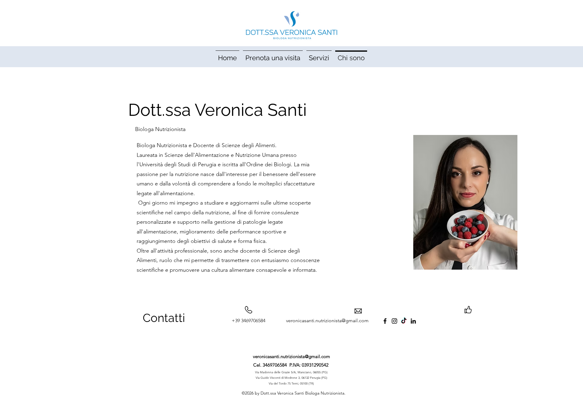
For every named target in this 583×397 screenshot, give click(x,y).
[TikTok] (403, 321)
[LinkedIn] (413, 321)
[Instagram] (394, 321)
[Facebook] (385, 321)
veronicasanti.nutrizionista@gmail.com (291, 356)
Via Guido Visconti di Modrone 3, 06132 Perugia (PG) (291, 378)
